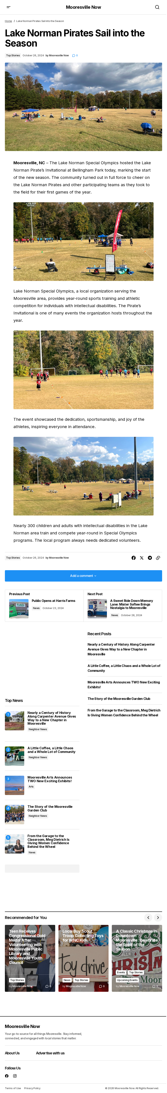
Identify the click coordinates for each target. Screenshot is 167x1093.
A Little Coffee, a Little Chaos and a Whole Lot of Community (51, 750)
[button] (8, 7)
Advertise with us (50, 1052)
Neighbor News (38, 729)
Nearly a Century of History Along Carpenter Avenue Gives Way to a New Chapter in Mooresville (51, 718)
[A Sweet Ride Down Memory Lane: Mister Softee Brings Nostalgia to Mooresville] (123, 606)
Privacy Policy (32, 1088)
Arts (31, 786)
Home (8, 21)
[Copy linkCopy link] (158, 558)
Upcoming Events (127, 980)
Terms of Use (13, 1088)
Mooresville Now (83, 7)
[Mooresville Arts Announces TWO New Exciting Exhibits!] (14, 785)
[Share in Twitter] (142, 558)
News (36, 608)
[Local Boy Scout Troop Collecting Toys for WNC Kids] (83, 958)
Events (121, 972)
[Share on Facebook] (134, 558)
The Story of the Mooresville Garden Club (50, 808)
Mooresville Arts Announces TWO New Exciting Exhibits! (49, 779)
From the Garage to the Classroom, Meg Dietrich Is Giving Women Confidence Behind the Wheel (48, 841)
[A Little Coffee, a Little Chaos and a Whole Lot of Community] (14, 756)
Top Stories (13, 55)
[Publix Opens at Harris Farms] (44, 606)
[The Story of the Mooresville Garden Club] (14, 814)
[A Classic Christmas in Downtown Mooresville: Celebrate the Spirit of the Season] (137, 958)
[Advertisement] (42, 660)
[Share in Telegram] (150, 558)
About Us (12, 1052)
